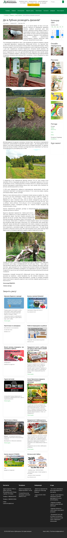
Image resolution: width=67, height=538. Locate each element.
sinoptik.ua (53, 139)
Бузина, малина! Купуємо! (35, 296)
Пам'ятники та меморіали (12, 326)
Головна (7, 10)
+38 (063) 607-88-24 (32, 1)
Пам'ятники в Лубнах (10, 420)
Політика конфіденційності (57, 531)
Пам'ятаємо (39, 10)
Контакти (46, 10)
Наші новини (5, 23)
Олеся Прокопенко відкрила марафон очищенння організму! (36, 380)
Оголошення (21, 10)
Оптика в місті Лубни (33, 454)
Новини (14, 10)
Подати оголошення (33, 5)
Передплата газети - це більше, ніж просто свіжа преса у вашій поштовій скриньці (37, 348)
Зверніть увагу (30, 10)
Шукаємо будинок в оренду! (12, 296)
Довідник (52, 10)
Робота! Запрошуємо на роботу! (37, 326)
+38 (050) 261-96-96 (23, 1)
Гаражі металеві (9, 379)
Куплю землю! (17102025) (11, 454)
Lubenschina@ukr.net (42, 1)
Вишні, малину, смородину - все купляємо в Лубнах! (14, 347)
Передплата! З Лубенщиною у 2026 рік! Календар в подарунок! (37, 420)
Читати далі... (7, 321)
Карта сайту (46, 531)
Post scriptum (60, 10)
